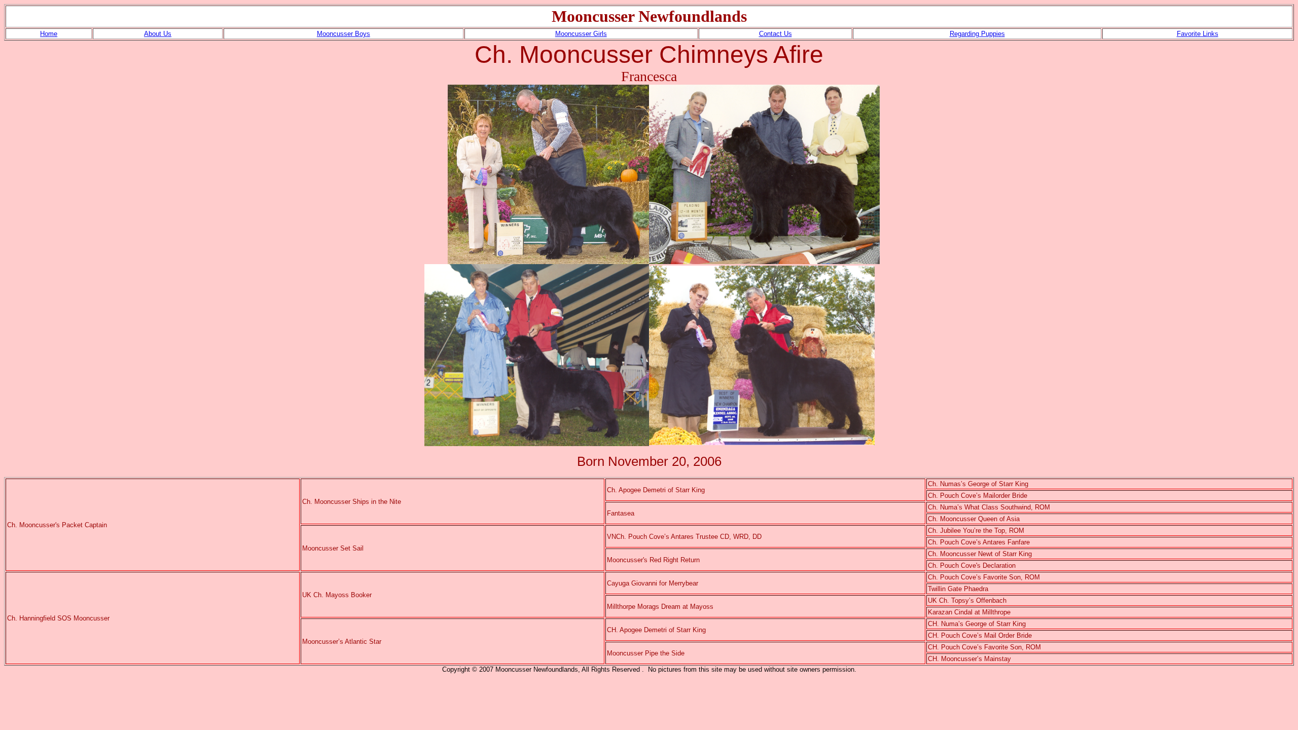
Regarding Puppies (977, 34)
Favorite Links (1197, 34)
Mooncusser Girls (581, 34)
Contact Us (775, 34)
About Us (157, 34)
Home (48, 34)
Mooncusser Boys (343, 34)
